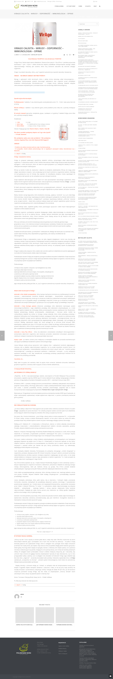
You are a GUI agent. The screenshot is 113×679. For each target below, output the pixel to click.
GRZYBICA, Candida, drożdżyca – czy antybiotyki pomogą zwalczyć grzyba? (87, 164)
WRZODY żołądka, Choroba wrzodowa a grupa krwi (87, 226)
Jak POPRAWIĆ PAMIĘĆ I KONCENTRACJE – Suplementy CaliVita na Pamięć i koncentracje (86, 56)
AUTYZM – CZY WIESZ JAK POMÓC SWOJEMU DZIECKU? (87, 125)
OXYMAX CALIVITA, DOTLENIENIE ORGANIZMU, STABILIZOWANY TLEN (87, 284)
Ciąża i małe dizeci (82, 140)
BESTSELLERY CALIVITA (59, 16)
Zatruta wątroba (82, 233)
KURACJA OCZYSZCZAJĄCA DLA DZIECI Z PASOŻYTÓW (86, 72)
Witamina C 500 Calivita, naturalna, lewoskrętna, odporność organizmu (87, 313)
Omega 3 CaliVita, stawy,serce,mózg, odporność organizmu (86, 281)
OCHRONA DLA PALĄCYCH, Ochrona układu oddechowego (87, 78)
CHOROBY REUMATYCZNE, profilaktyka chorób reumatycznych (87, 135)
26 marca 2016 (26, 54)
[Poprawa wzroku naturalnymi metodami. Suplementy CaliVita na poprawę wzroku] (65, 615)
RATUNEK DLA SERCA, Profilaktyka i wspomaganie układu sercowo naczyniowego (86, 95)
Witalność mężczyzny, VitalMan (85, 104)
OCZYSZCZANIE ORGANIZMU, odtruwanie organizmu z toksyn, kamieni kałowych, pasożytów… (87, 82)
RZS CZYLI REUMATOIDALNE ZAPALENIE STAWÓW (88, 216)
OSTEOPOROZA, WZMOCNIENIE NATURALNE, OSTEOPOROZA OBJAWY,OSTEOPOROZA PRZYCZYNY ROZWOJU (87, 198)
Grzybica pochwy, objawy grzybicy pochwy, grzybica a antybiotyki (88, 161)
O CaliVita (88, 6)
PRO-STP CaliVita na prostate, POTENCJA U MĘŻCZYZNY (88, 213)
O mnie (80, 6)
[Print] (64, 55)
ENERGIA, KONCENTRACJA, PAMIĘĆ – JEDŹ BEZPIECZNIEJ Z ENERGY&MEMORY (86, 49)
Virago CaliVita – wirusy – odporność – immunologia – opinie (87, 310)
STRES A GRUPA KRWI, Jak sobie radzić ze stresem (87, 99)
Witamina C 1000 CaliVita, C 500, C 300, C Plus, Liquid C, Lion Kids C (88, 222)
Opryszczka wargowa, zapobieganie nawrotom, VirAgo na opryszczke (86, 194)
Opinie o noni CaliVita (63, 646)
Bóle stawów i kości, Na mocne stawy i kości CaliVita (87, 129)
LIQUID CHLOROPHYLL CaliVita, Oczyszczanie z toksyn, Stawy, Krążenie (88, 266)
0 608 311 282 (30, 1)
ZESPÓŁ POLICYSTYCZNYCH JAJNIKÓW (25, 624)
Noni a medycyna (62, 653)
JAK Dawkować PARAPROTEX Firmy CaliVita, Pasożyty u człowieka (87, 52)
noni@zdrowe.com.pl (41, 1)
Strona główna (59, 6)
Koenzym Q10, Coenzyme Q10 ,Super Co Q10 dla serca (88, 168)
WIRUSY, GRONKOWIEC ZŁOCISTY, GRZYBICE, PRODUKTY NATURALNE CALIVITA (87, 219)
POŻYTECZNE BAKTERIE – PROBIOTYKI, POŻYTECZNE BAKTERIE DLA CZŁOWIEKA (86, 91)
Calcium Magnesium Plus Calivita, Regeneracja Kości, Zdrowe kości (86, 245)
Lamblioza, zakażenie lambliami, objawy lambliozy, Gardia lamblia (87, 171)
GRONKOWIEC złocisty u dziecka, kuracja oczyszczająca (87, 154)
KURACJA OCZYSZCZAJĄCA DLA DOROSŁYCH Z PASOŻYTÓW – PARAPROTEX (87, 69)
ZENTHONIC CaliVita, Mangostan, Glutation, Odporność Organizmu (86, 316)
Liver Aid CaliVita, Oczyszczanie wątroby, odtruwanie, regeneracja (88, 269)
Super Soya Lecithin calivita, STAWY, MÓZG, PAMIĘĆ (88, 306)
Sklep (95, 6)
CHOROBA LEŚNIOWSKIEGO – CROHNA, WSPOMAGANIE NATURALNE (86, 132)
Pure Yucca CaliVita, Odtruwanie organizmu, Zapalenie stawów (85, 296)
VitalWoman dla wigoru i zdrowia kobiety (88, 102)
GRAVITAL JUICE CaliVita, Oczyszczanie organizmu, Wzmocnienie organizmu (87, 259)
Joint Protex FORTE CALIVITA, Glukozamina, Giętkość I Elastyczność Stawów (88, 263)
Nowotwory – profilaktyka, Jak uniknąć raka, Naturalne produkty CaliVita (87, 184)
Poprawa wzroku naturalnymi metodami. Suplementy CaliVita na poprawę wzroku (65, 624)
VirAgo (67, 182)
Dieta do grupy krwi (83, 40)
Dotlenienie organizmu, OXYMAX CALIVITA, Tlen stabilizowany (87, 46)
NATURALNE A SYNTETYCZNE (84, 75)
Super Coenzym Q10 (57, 390)
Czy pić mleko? (81, 38)
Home (51, 16)
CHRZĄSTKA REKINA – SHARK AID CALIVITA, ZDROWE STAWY (87, 253)
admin (17, 54)
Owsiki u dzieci (81, 201)
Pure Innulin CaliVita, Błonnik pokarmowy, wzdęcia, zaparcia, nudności (88, 293)
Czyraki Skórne (81, 148)
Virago (16, 411)
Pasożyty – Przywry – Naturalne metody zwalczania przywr (88, 207)
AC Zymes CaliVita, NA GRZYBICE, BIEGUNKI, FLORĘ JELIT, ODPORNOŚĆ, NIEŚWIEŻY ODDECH (87, 242)
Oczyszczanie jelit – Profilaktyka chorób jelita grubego (88, 188)
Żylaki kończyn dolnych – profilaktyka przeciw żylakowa (87, 113)
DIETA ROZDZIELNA (82, 43)
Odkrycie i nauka (62, 651)
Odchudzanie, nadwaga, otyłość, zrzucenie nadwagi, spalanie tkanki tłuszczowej (88, 191)
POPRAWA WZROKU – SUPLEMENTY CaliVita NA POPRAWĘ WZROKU (88, 210)
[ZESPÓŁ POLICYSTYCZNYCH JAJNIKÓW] (24, 615)
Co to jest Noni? (71, 6)
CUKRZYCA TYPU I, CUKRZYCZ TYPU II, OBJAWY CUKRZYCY (88, 145)
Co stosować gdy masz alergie (85, 142)
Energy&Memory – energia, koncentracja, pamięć (88, 256)
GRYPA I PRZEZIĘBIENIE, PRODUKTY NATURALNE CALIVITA (88, 158)
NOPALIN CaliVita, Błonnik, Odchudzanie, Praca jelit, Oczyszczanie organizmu (87, 273)
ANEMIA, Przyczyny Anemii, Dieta (85, 36)
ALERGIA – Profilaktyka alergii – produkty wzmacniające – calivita (88, 33)
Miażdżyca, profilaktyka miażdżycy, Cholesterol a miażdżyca (86, 178)
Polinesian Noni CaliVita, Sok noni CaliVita (88, 290)
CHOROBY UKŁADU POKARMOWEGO (85, 138)
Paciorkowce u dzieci (83, 204)
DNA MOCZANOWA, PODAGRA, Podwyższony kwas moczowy (88, 151)
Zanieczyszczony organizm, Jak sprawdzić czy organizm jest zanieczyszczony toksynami (88, 229)
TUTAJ (23, 153)
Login (96, 1)
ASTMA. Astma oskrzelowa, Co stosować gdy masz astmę (88, 122)
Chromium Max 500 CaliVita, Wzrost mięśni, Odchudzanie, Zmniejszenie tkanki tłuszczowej (88, 249)
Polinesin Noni (46, 390)
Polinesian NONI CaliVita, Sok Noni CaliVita (88, 85)
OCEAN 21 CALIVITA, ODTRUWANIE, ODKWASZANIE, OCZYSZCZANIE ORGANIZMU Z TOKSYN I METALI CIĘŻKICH (88, 276)
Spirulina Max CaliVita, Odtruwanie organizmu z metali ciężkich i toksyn (87, 303)
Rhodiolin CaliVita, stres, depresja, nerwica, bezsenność (86, 299)
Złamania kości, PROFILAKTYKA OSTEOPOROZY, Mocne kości (85, 109)
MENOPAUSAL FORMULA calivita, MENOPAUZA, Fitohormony (88, 174)
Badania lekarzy (62, 648)
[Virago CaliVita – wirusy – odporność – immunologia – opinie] (44, 33)
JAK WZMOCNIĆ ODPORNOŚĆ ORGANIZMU (87, 66)
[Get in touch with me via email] (21, 597)
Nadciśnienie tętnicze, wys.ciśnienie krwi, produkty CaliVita (87, 181)
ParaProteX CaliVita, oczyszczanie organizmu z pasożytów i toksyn (86, 287)
